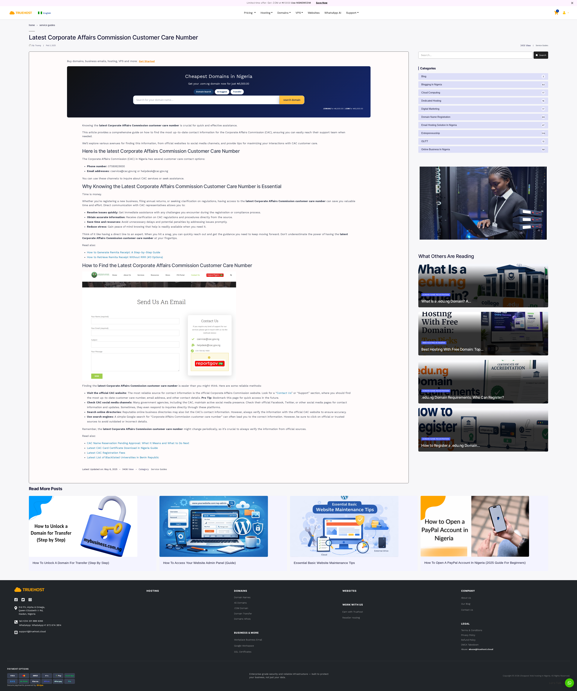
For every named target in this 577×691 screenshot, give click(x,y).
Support (351, 12)
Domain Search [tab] (203, 91)
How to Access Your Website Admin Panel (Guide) (199, 563)
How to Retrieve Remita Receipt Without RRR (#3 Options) (125, 257)
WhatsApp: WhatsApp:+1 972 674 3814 (40, 625)
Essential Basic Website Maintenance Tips (324, 563)
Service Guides (47, 25)
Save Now (322, 3)
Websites (314, 12)
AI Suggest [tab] (222, 91)
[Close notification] (572, 3)
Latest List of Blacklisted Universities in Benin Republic (123, 457)
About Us (466, 598)
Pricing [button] (248, 12)
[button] (44, 13)
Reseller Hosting (351, 617)
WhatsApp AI (332, 12)
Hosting (265, 12)
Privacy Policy (468, 635)
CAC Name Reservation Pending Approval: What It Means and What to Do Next (138, 443)
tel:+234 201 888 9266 (31, 621)
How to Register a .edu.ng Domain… (450, 445)
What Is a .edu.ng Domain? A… (446, 301)
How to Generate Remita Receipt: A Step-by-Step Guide (123, 252)
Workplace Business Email (248, 639)
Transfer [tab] (237, 91)
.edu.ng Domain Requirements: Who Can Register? (462, 397)
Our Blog (465, 604)
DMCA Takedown (470, 644)
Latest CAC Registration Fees (106, 452)
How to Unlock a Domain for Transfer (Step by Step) (71, 563)
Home (32, 25)
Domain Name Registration (436, 295)
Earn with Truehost (352, 611)
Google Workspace (244, 645)
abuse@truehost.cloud (481, 649)
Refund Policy (468, 640)
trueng (38, 45)
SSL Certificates (242, 651)
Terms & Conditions (471, 630)
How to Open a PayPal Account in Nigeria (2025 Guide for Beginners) (475, 562)
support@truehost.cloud (32, 631)
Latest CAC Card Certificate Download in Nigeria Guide (122, 447)
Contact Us (284, 392)
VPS (298, 12)
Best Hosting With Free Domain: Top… (452, 349)
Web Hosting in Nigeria (434, 343)
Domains (282, 12)
